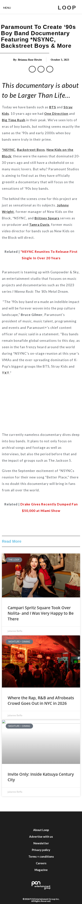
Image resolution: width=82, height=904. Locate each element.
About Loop (41, 830)
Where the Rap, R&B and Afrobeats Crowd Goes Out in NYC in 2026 (41, 700)
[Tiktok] (58, 819)
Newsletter (41, 843)
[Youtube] (46, 819)
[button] (32, 69)
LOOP (67, 8)
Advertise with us (41, 836)
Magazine (41, 869)
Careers (41, 863)
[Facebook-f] (12, 819)
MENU (7, 7)
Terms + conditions (41, 856)
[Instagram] (35, 819)
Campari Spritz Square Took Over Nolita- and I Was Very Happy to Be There (41, 613)
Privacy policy (41, 850)
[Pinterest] (69, 819)
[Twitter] (24, 819)
